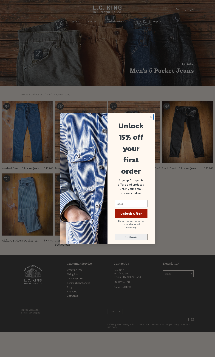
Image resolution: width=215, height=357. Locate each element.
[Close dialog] (150, 117)
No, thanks (131, 237)
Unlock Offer (131, 213)
